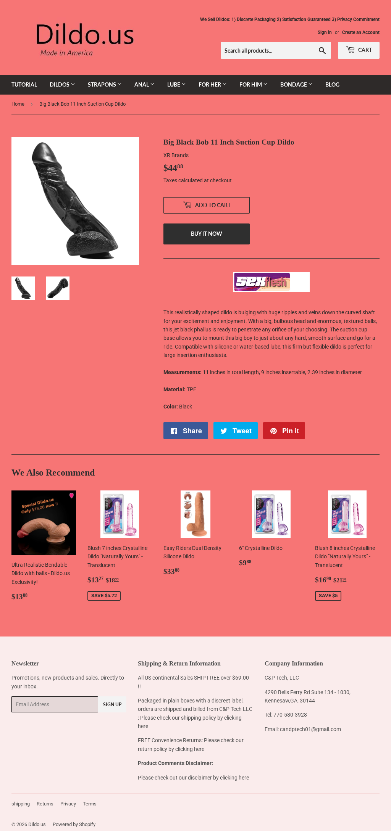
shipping (20, 804)
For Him (251, 84)
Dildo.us (37, 824)
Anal (142, 84)
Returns (45, 804)
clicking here (189, 749)
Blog (332, 84)
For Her (210, 84)
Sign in (325, 32)
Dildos (60, 84)
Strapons (102, 84)
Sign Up (112, 704)
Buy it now (206, 233)
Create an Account (361, 32)
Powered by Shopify (74, 824)
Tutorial (24, 84)
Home (17, 104)
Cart (364, 50)
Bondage (294, 84)
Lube (174, 84)
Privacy (68, 804)
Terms (90, 804)
